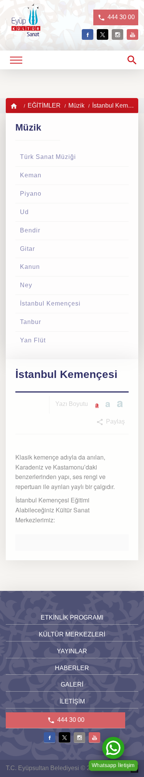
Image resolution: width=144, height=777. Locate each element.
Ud (24, 212)
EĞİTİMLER (44, 105)
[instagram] (117, 34)
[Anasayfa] (14, 105)
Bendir (30, 230)
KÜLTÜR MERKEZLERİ (72, 634)
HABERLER (72, 668)
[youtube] (132, 34)
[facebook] (87, 34)
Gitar (27, 248)
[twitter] (102, 34)
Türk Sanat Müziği (48, 157)
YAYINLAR (72, 651)
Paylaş (114, 421)
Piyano (30, 193)
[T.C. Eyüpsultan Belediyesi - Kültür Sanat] (26, 32)
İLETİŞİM (72, 701)
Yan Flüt (33, 340)
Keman (30, 175)
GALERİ (72, 684)
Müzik (76, 105)
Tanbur (30, 322)
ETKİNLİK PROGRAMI (72, 617)
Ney (26, 285)
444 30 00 (120, 17)
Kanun (30, 266)
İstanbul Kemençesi (50, 303)
